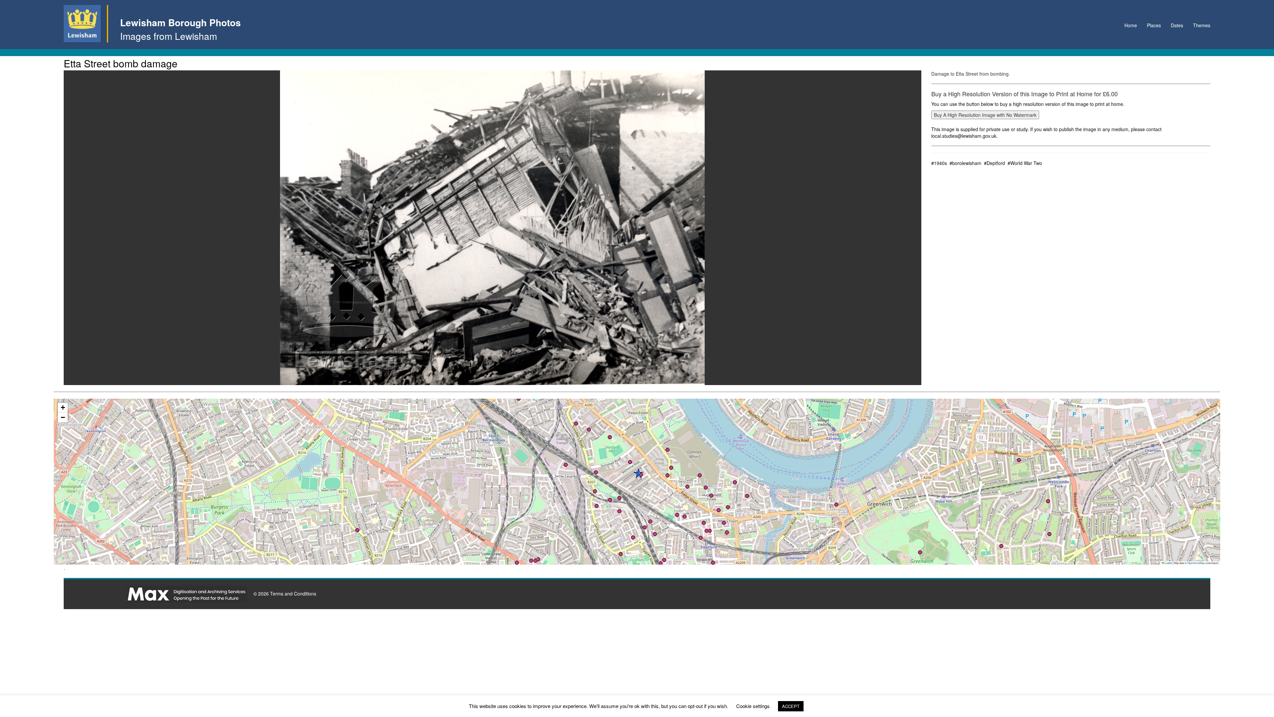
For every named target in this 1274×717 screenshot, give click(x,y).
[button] (619, 511)
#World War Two (1025, 163)
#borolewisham (965, 163)
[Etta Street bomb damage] (492, 227)
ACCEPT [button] (791, 706)
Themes (1201, 25)
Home (1130, 25)
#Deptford (994, 163)
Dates (1177, 25)
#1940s (939, 163)
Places (1154, 25)
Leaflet (1168, 563)
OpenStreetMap (1196, 563)
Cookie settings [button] (753, 705)
